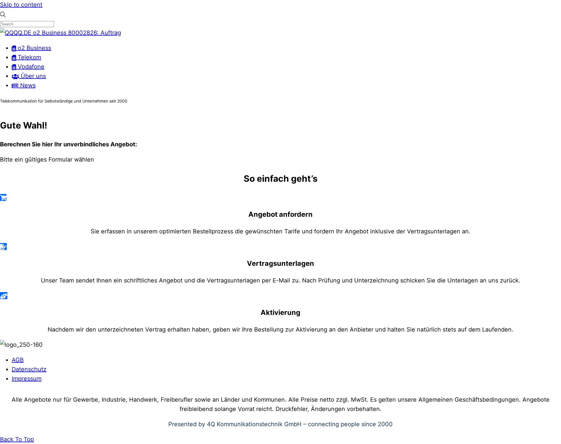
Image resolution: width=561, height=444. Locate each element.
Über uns (32, 75)
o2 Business (33, 47)
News (27, 85)
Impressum (26, 378)
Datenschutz (29, 369)
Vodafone (30, 66)
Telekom (28, 57)
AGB (18, 359)
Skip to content (21, 4)
